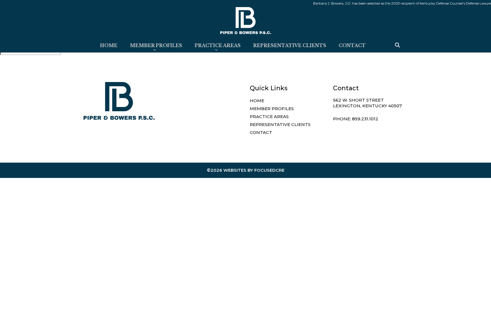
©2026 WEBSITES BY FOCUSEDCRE (245, 170)
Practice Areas (218, 45)
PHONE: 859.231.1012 (355, 118)
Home (108, 45)
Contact (352, 45)
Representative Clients (289, 45)
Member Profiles (156, 45)
